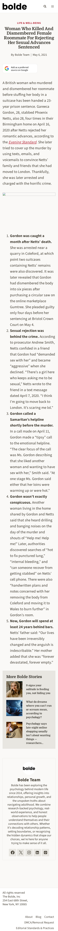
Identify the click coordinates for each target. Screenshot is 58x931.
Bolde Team (22, 55)
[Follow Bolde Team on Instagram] (29, 852)
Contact (49, 917)
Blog (38, 917)
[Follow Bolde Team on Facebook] (12, 852)
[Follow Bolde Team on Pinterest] (45, 852)
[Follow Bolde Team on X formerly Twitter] (20, 852)
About (29, 917)
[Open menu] (52, 6)
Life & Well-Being (29, 23)
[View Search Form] (45, 6)
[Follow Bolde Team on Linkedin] (37, 852)
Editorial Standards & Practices (35, 928)
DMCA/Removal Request (39, 922)
